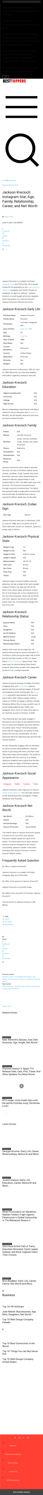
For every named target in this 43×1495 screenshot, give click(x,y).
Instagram (7, 784)
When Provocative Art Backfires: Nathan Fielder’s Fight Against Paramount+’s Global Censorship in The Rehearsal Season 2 (19, 1216)
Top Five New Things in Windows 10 (20, 1432)
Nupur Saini (9, 217)
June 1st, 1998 (26, 329)
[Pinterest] (24, 1438)
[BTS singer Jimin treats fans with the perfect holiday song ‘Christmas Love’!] (21, 1086)
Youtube (26, 784)
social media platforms (11, 793)
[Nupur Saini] (3, 214)
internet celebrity (15, 661)
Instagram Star (8, 284)
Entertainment (7, 1066)
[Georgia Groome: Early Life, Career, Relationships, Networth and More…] (21, 1136)
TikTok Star (22, 686)
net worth (8, 922)
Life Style (14, 185)
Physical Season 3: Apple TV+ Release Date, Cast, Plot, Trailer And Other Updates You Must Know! (21, 1071)
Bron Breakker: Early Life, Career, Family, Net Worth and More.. (19, 1282)
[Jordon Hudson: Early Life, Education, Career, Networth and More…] (21, 1165)
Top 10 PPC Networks (14, 1426)
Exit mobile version (21, 1492)
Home (4, 180)
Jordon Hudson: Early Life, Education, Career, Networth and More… (20, 24)
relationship (9, 924)
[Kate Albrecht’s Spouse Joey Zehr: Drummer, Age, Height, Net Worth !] (21, 1025)
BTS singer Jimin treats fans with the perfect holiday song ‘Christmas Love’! (21, 1103)
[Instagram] (19, 1438)
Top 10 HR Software (13, 1306)
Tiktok (35, 784)
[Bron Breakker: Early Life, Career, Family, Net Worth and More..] (21, 1266)
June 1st (23, 336)
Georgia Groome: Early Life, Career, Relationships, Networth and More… (20, 11)
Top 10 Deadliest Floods (15, 1397)
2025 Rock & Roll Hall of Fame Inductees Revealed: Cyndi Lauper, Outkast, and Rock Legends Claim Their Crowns (20, 1250)
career (7, 919)
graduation (32, 412)
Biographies (11, 180)
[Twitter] (28, 1438)
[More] (21, 249)
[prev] (3, 76)
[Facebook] (15, 1438)
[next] (7, 76)
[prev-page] (3, 1111)
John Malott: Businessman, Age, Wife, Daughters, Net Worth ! (19, 1313)
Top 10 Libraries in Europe (16, 1420)
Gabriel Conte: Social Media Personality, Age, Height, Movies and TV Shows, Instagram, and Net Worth (21, 979)
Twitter (17, 784)
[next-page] (7, 1111)
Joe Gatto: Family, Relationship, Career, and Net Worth (22, 1405)
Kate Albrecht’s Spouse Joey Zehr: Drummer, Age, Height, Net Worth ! (20, 1041)
